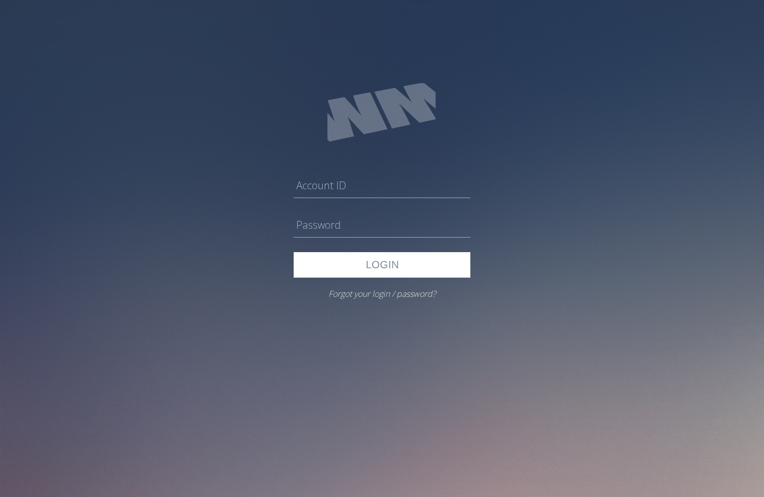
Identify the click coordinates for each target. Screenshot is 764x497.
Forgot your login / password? (382, 293)
